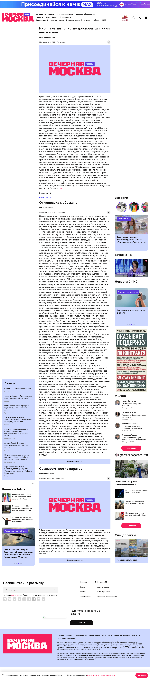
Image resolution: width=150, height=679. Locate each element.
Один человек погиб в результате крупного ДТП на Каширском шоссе (18, 408)
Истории (121, 197)
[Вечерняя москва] (27, 643)
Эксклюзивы (123, 218)
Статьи (83, 587)
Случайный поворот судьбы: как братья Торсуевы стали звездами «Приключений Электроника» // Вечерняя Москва (122, 207)
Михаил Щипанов (129, 401)
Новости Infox (13, 489)
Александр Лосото (129, 435)
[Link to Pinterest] (43, 599)
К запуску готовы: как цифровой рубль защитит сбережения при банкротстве (131, 224)
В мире (6, 476)
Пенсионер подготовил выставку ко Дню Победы (135, 514)
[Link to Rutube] (38, 599)
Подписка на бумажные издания (87, 635)
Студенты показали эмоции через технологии (136, 491)
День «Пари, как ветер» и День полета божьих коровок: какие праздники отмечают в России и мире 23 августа (18, 553)
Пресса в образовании (85, 14)
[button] (6, 536)
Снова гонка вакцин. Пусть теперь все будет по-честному (134, 439)
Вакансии (118, 635)
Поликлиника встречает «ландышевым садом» (126, 482)
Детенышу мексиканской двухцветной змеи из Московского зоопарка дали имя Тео (18, 419)
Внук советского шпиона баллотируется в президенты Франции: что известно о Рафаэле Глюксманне (18, 470)
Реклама (69, 635)
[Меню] (146, 18)
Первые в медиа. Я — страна (78, 20)
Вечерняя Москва (47, 37)
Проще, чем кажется (128, 292)
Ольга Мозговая (46, 208)
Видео (55, 17)
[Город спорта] (125, 17)
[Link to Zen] (19, 599)
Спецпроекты (65, 17)
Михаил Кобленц (46, 474)
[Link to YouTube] (24, 599)
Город (6, 391)
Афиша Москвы (57, 20)
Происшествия (9, 413)
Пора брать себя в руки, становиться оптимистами (132, 427)
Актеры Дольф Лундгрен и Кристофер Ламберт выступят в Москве (17, 445)
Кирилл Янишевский (130, 424)
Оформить (81, 623)
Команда (126, 635)
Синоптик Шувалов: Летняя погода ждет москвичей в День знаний (18, 397)
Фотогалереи (85, 597)
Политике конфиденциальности (101, 675)
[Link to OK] (14, 599)
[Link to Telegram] (29, 599)
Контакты (136, 635)
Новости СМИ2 (46, 197)
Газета (51, 14)
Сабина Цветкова (129, 412)
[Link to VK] (9, 599)
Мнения (121, 396)
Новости (39, 17)
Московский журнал (64, 14)
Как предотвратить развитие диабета (131, 297)
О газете (60, 635)
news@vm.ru (96, 649)
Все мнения (131, 448)
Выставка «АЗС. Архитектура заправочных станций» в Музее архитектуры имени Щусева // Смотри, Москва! (134, 207)
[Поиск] (133, 18)
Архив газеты (103, 587)
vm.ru (126, 646)
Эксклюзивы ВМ (42, 20)
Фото (47, 17)
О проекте (131, 526)
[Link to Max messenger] (5, 599)
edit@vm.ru (61, 649)
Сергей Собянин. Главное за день (17, 388)
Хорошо (142, 675)
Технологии (61, 42)
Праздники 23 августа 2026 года (18, 537)
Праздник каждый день (16, 531)
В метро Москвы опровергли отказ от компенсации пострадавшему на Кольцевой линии (16, 432)
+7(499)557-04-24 (125, 648)
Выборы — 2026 (99, 20)
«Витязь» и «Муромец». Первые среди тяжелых (134, 503)
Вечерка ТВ (41, 14)
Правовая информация (66, 638)
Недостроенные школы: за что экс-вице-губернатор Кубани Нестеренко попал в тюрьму (16, 457)
